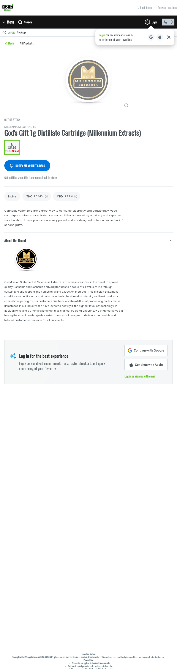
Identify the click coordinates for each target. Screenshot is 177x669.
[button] (134, 37)
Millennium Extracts (20, 126)
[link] (12, 196)
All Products (27, 43)
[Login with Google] (151, 37)
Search (28, 22)
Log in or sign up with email (140, 376)
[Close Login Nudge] (169, 37)
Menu (10, 22)
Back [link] (11, 43)
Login (154, 22)
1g (12, 148)
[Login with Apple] (159, 37)
